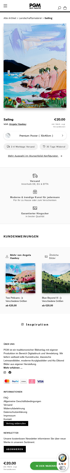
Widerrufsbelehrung (14, 408)
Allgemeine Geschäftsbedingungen (22, 401)
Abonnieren (14, 449)
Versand (8, 404)
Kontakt (8, 419)
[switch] (62, 468)
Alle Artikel (10, 18)
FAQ (6, 397)
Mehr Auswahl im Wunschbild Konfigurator (33, 155)
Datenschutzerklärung (15, 412)
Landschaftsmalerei (30, 18)
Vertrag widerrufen (16, 423)
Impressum (10, 415)
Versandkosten (59, 127)
